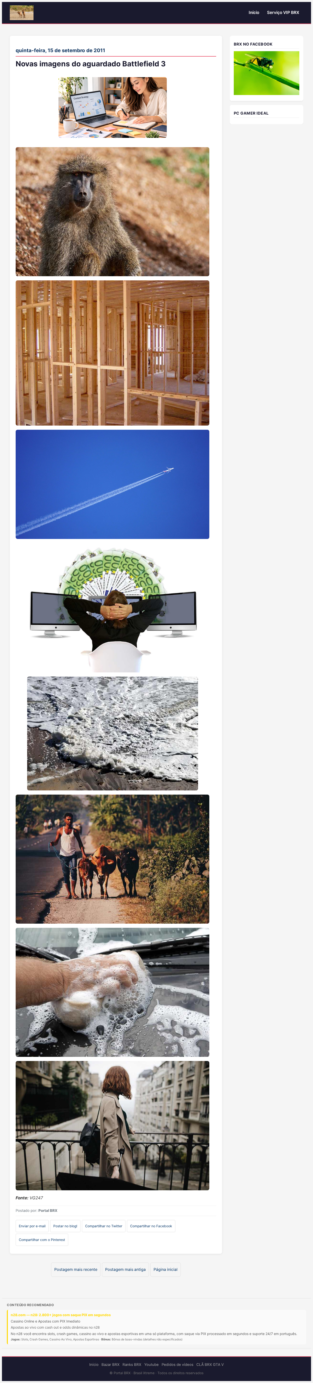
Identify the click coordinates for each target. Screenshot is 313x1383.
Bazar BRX (110, 1364)
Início (254, 12)
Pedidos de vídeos (177, 1364)
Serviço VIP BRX (283, 12)
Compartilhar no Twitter (103, 1226)
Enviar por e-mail (32, 1226)
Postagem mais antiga (125, 1269)
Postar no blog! (65, 1226)
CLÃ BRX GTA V (210, 1364)
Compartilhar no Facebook (151, 1226)
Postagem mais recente (75, 1269)
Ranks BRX (132, 1364)
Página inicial (166, 1269)
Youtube (151, 1364)
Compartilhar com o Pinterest (42, 1240)
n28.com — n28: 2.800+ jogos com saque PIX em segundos (61, 1315)
